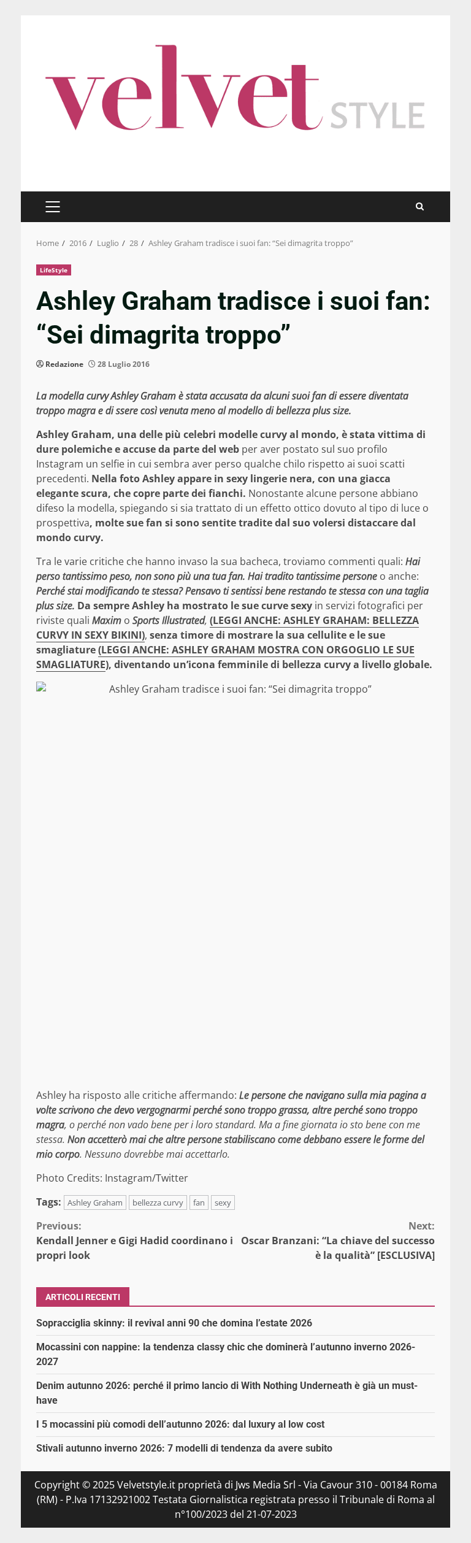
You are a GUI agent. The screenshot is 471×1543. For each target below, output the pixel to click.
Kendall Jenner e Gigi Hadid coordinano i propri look (134, 1240)
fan (199, 1202)
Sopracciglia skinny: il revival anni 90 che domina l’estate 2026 (174, 1323)
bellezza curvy (157, 1202)
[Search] (420, 206)
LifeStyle (53, 270)
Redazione (64, 364)
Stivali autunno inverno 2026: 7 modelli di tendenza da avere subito (184, 1448)
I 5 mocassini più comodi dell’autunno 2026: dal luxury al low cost (180, 1424)
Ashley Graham (95, 1202)
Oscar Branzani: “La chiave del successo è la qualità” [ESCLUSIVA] (338, 1240)
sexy (223, 1202)
